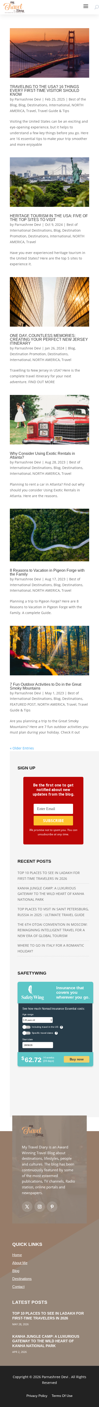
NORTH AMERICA (46, 359)
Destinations (37, 105)
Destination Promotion (28, 354)
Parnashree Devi (28, 99)
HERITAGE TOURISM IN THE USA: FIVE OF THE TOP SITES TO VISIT (49, 218)
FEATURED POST (23, 704)
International (59, 105)
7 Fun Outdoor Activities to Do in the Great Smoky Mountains (45, 686)
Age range (28, 1014)
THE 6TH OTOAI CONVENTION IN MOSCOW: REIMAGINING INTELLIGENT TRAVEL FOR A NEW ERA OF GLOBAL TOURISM (52, 930)
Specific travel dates (42, 1033)
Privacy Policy (36, 1396)
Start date (28, 1039)
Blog (22, 105)
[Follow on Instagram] (39, 1206)
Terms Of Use (62, 1396)
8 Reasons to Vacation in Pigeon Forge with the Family (47, 572)
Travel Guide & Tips (53, 110)
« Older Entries (22, 748)
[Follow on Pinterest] (52, 1206)
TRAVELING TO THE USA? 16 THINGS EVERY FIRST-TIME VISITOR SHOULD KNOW (44, 90)
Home (17, 1255)
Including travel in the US (45, 1027)
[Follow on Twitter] (27, 1206)
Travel (31, 110)
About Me (19, 1263)
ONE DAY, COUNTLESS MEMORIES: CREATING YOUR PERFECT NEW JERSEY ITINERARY (49, 339)
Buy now (77, 1059)
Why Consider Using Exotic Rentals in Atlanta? (42, 455)
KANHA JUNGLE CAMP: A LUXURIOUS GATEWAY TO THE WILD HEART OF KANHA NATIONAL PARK (51, 894)
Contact (18, 1287)
